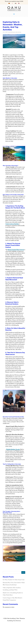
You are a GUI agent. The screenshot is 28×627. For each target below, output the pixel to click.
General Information (11, 32)
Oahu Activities (18, 32)
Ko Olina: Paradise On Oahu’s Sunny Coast (13, 580)
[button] (14, 14)
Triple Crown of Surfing (12, 224)
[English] (19, 3)
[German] (9, 3)
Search (23, 572)
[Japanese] (12, 3)
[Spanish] (16, 3)
